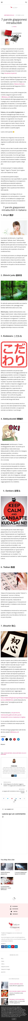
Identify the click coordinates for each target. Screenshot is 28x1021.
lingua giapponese (17, 753)
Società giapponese (19, 999)
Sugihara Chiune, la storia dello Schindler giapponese (17, 1001)
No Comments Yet (9, 809)
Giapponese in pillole (9, 15)
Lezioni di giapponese (14, 983)
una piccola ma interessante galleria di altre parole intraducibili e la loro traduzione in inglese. (13, 715)
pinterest (15, 914)
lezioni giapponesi (8, 753)
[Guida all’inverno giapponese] (7, 866)
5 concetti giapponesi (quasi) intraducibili (21, 873)
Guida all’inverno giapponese (5, 873)
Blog (2, 958)
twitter (15, 911)
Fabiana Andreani (19, 84)
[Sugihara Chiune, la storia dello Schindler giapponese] (5, 1001)
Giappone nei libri (5, 966)
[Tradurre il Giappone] (14, 7)
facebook (15, 906)
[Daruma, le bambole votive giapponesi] (5, 993)
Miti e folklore (12, 991)
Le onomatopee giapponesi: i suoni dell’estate (6, 888)
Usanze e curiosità (21, 991)
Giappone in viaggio (5, 969)
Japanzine (3, 972)
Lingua (2, 961)
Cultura (2, 964)
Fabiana (14, 26)
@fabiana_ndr (6, 97)
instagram (15, 908)
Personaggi (12, 999)
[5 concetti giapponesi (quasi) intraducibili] (21, 866)
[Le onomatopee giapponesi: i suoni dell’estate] (7, 880)
